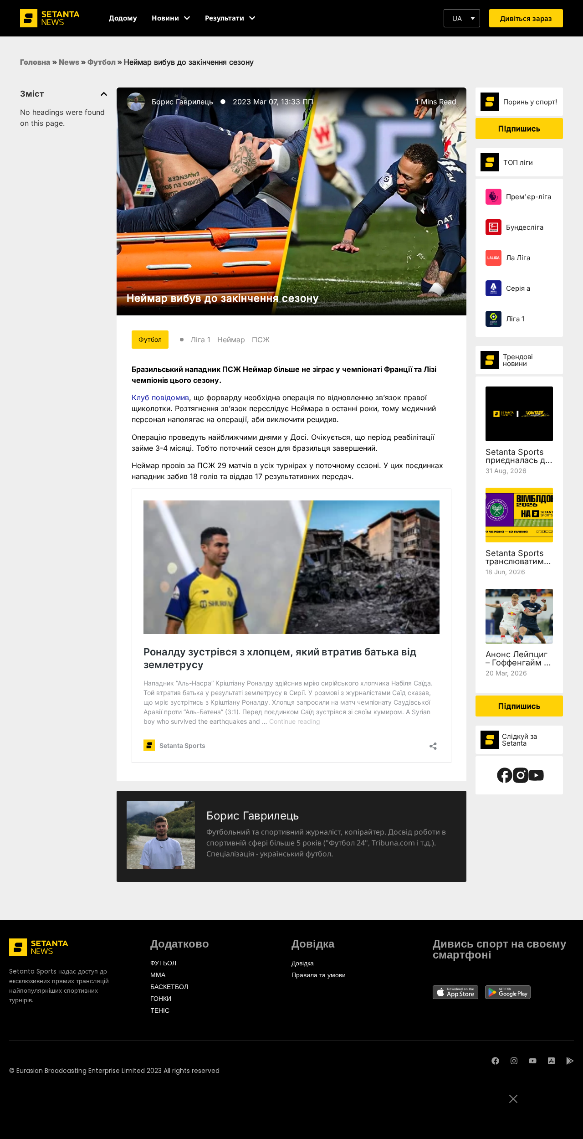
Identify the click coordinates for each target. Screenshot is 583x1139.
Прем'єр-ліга (528, 196)
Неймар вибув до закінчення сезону (223, 298)
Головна (35, 62)
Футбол (101, 62)
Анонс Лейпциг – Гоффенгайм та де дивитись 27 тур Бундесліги (519, 666)
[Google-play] (570, 1061)
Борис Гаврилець (182, 101)
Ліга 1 (200, 339)
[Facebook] (495, 1061)
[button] (462, 18)
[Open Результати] (252, 18)
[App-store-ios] (551, 1061)
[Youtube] (533, 1061)
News (69, 62)
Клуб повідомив (160, 397)
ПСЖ (261, 339)
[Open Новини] (187, 18)
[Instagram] (514, 1061)
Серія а (518, 288)
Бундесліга (524, 227)
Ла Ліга (518, 257)
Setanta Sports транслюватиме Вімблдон (517, 561)
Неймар (231, 339)
